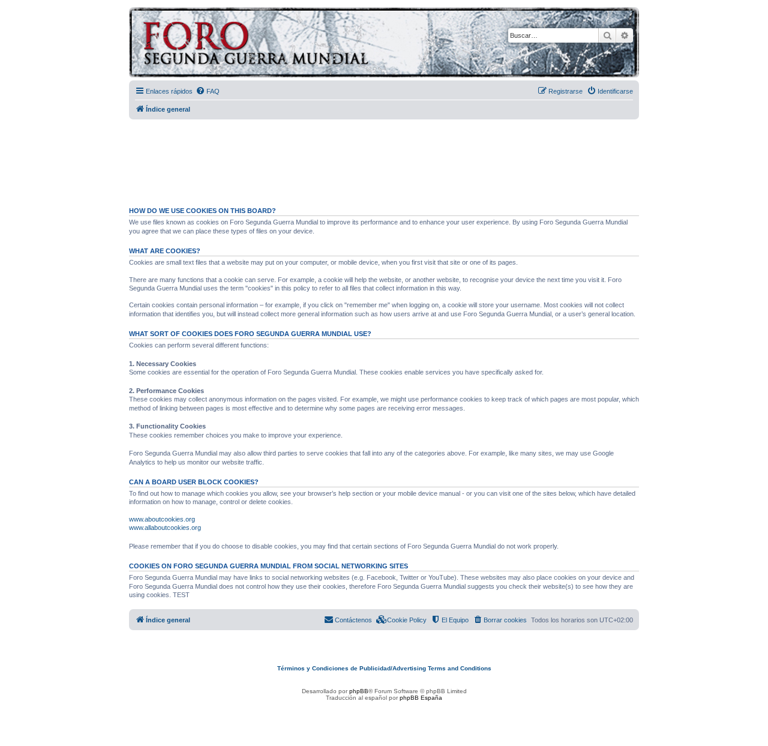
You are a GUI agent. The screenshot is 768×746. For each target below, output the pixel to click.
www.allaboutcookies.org (165, 527)
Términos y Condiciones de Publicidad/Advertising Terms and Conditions (384, 668)
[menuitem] (208, 91)
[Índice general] (302, 44)
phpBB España (421, 697)
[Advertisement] (384, 158)
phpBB (358, 691)
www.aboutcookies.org (162, 519)
